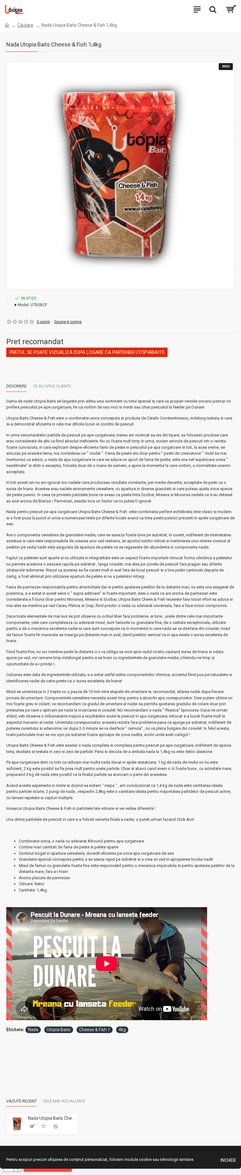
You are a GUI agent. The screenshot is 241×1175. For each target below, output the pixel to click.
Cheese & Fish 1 (94, 1029)
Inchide (228, 1160)
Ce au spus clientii (52, 386)
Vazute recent (21, 1101)
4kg (122, 1029)
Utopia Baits (59, 1029)
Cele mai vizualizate (64, 1101)
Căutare (25, 25)
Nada (33, 1029)
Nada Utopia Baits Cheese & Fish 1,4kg (52, 1118)
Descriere (16, 386)
